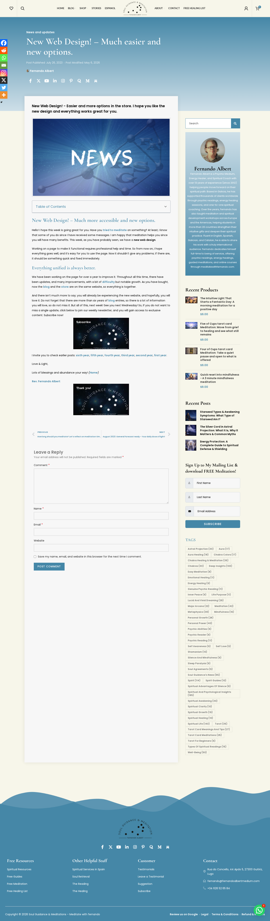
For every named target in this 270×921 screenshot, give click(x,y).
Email (38, 525)
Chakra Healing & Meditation (208, 560)
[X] (3, 80)
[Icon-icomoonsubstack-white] (96, 81)
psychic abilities (199, 629)
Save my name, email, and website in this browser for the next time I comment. (90, 556)
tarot (221, 723)
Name (39, 509)
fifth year (97, 355)
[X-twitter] (39, 81)
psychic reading (200, 640)
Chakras (196, 566)
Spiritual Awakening (202, 700)
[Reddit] (3, 50)
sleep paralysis (199, 663)
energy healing (199, 583)
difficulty (108, 282)
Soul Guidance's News (204, 674)
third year (128, 355)
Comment (42, 465)
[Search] (22, 8)
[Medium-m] (88, 81)
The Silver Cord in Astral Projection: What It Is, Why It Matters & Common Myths (219, 430)
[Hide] (1, 102)
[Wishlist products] (11, 8)
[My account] (246, 8)
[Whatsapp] (3, 58)
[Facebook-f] (30, 81)
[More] (3, 95)
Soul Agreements (200, 669)
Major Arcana (198, 606)
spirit (194, 680)
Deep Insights (220, 566)
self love (223, 646)
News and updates (40, 32)
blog (46, 287)
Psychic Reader (199, 634)
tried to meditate (115, 230)
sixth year (82, 355)
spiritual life (199, 723)
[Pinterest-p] (71, 81)
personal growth (200, 617)
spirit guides (216, 680)
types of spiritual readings (207, 746)
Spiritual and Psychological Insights (209, 693)
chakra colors (225, 554)
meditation (224, 606)
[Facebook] (3, 43)
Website (39, 540)
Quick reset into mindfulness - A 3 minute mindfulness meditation (219, 378)
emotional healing (201, 577)
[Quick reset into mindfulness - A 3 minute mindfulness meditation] (191, 381)
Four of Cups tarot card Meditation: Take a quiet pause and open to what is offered (218, 355)
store (65, 287)
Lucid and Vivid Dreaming (206, 600)
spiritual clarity (200, 706)
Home (94, 372)
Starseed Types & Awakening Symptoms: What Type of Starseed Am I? (220, 415)
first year (160, 355)
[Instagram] (63, 81)
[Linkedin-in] (55, 81)
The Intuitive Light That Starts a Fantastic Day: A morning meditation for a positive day (217, 304)
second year (144, 355)
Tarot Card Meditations (205, 735)
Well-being (197, 752)
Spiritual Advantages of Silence (209, 686)
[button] (165, 206)
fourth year (112, 355)
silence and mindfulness (204, 657)
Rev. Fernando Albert (46, 381)
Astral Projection (201, 548)
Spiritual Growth (200, 712)
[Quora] (79, 81)
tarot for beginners (201, 740)
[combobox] (210, 123)
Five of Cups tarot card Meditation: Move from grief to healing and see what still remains (219, 329)
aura (224, 548)
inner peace (197, 594)
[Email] (3, 65)
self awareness (199, 646)
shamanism (197, 651)
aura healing (198, 554)
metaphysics (198, 611)
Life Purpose (221, 594)
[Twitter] (3, 87)
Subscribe (213, 524)
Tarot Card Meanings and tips (209, 729)
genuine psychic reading (205, 589)
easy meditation (199, 571)
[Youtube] (47, 81)
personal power (200, 623)
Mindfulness (224, 611)
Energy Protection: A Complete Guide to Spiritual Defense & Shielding (219, 445)
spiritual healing (200, 718)
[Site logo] (135, 8)
